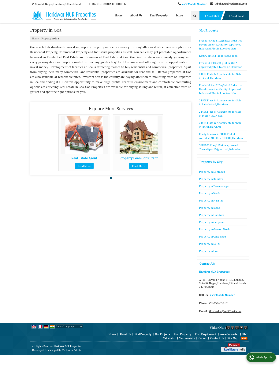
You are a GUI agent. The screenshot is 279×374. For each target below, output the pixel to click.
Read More (84, 166)
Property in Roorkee (211, 179)
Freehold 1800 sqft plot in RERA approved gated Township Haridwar (220, 65)
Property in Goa (208, 251)
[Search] (195, 15)
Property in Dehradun (212, 171)
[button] (194, 4)
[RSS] (244, 338)
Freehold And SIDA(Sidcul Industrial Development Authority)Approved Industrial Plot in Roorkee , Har (221, 89)
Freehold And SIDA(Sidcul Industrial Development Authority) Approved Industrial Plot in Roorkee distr (221, 44)
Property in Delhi (209, 243)
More (179, 15)
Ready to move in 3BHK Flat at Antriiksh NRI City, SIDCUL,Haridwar (221, 136)
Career (202, 338)
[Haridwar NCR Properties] (63, 15)
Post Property (182, 334)
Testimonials (187, 338)
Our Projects (162, 334)
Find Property (159, 15)
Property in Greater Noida (214, 229)
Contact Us (217, 338)
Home (118, 15)
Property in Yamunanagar (214, 186)
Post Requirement (205, 334)
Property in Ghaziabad (212, 236)
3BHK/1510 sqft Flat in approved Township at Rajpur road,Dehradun (219, 147)
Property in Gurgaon (211, 222)
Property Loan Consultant (139, 158)
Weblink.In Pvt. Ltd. (71, 350)
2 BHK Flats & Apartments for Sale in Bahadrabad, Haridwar (220, 102)
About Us (136, 15)
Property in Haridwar (211, 215)
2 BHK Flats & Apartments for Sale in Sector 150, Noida (220, 113)
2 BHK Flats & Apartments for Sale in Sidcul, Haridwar (220, 76)
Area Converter (229, 334)
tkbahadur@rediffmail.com (230, 3)
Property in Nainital (211, 200)
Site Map (233, 338)
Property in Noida (209, 193)
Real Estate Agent (84, 158)
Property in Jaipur (209, 207)
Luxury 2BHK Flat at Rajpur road (218, 55)
